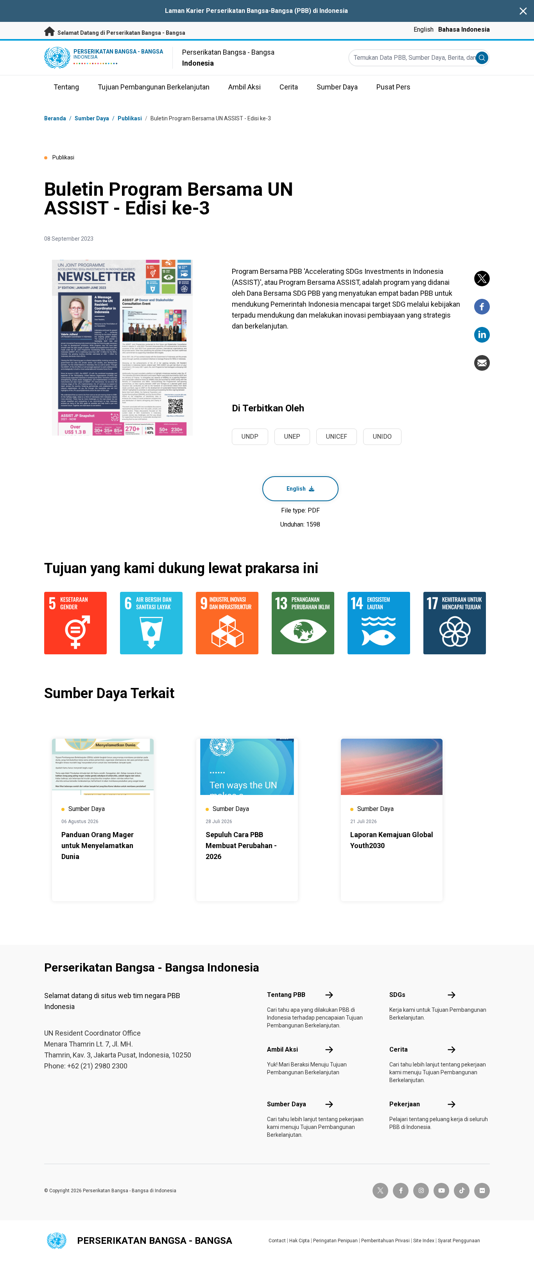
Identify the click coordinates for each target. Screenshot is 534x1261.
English (424, 29)
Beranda (55, 118)
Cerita (398, 1049)
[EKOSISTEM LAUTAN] (381, 623)
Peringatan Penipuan (335, 1240)
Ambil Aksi (282, 1049)
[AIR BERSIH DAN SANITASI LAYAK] (153, 623)
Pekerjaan (404, 1104)
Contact (277, 1240)
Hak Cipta (299, 1240)
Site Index (423, 1240)
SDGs (397, 994)
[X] (482, 278)
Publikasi (130, 118)
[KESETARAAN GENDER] (77, 623)
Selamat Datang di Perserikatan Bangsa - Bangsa (120, 33)
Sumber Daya (286, 1104)
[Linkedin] (482, 335)
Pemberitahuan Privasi (385, 1240)
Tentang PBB (286, 994)
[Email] (482, 363)
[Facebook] (482, 306)
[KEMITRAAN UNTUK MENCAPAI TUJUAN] (456, 623)
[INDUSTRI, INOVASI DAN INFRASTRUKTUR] (229, 623)
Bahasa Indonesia (464, 29)
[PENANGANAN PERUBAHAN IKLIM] (305, 623)
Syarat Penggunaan (459, 1240)
